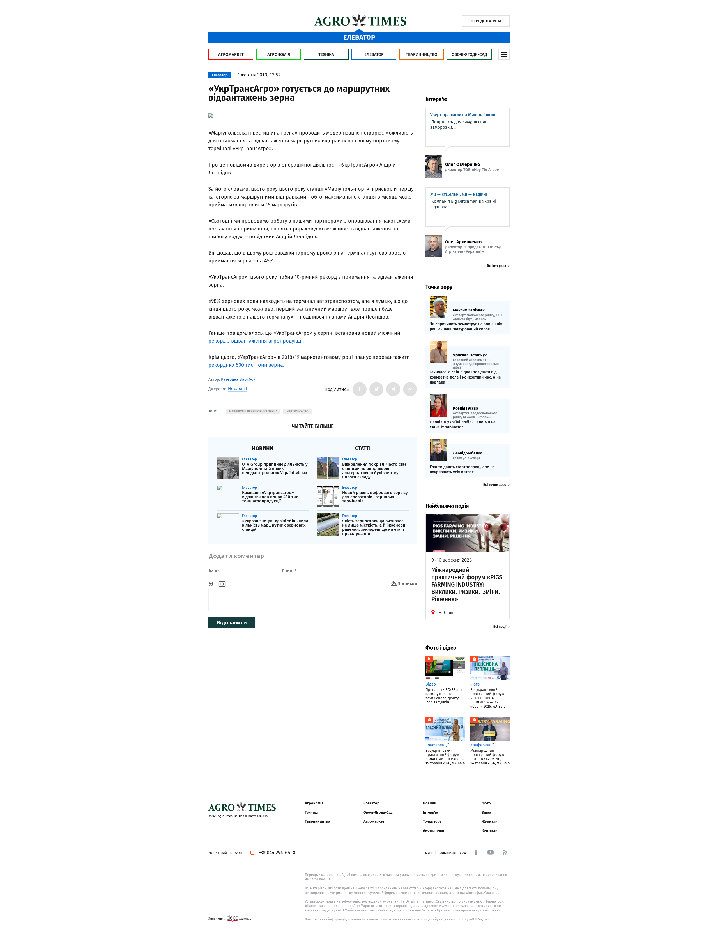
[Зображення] (222, 583)
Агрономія (278, 54)
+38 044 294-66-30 (277, 853)
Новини (429, 803)
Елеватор (374, 54)
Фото (486, 803)
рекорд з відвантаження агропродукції (255, 341)
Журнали (490, 821)
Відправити (232, 622)
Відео (486, 812)
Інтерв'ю (430, 812)
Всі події (499, 626)
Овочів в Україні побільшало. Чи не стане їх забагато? (463, 425)
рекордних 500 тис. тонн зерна (245, 365)
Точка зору (432, 821)
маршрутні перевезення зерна (253, 411)
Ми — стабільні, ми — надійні (458, 194)
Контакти (490, 830)
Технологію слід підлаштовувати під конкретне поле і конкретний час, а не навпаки (465, 377)
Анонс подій (433, 830)
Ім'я (214, 571)
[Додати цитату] (212, 583)
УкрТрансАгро (298, 411)
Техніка (326, 54)
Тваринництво (421, 54)
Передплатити (486, 21)
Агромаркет (231, 54)
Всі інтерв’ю (496, 265)
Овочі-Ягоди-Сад (469, 54)
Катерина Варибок (238, 379)
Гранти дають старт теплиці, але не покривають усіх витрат (462, 469)
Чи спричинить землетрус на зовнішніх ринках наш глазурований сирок (466, 326)
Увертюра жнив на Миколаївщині (463, 114)
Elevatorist (237, 389)
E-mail (289, 571)
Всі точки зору (494, 484)
